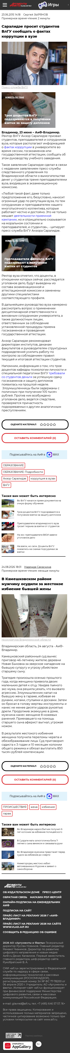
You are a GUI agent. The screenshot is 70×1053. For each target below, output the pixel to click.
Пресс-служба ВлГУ (15, 87)
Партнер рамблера (33, 1036)
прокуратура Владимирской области (26, 639)
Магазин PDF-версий (46, 897)
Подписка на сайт (17, 910)
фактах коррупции (18, 147)
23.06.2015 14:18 (11, 14)
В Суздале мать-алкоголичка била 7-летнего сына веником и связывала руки (39, 842)
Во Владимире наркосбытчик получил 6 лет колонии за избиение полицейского (39, 830)
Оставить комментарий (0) (35, 438)
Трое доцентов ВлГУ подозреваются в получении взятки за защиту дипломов (39, 513)
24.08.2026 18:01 (11, 567)
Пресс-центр (51, 892)
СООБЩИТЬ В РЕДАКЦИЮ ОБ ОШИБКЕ (30, 932)
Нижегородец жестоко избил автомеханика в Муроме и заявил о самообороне (36, 866)
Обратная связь (15, 897)
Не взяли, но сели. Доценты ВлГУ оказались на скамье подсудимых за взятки (37, 549)
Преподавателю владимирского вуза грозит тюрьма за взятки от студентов (38, 525)
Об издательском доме (21, 892)
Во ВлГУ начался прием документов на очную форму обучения (39, 502)
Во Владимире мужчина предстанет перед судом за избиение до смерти (41, 853)
